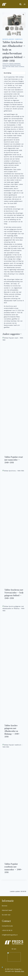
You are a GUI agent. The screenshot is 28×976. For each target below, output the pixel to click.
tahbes (4, 68)
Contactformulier (7, 926)
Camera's (11, 63)
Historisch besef (7, 910)
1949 (6, 66)
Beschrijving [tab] (7, 73)
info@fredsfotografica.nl (10, 935)
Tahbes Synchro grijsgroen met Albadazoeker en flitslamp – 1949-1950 (12, 731)
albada (12, 66)
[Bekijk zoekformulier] (20, 4)
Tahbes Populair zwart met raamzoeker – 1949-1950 (13, 460)
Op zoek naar (6, 915)
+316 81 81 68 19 (7, 930)
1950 (9, 66)
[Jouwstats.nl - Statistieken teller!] (2, 967)
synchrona (21, 66)
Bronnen (4, 906)
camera (16, 66)
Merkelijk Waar (19, 971)
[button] (23, 14)
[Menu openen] (24, 4)
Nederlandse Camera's (12, 39)
